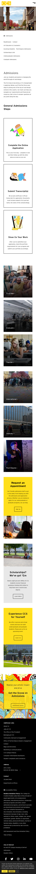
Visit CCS (18, 638)
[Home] (4, 36)
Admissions (7, 850)
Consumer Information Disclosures (14, 755)
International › (12, 399)
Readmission (7, 42)
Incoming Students (9, 49)
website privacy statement (27, 868)
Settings (12, 871)
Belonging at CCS (9, 735)
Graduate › (10, 328)
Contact (15, 42)
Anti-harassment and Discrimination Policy (16, 831)
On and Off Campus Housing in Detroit (15, 847)
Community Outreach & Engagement (15, 738)
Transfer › (10, 362)
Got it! (4, 871)
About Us (6, 726)
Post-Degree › (11, 468)
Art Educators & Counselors (12, 45)
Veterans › (10, 433)
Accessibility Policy (11, 790)
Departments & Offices (10, 783)
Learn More (18, 596)
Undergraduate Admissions (12, 56)
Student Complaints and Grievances (14, 758)
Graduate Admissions (10, 59)
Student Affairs (8, 853)
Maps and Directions (10, 746)
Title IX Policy (8, 835)
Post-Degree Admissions (23, 49)
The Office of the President (12, 732)
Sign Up (18, 509)
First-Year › (10, 293)
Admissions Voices (18, 705)
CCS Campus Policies (10, 752)
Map (16, 770)
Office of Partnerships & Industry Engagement (18, 741)
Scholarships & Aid (9, 52)
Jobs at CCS (7, 729)
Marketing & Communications (12, 749)
